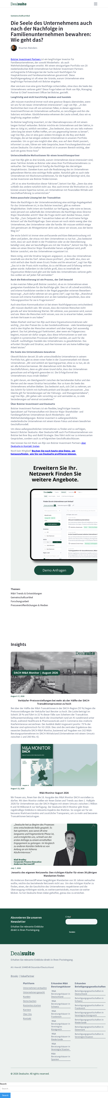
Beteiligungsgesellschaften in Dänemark (89, 1028)
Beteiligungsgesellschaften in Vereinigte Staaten (89, 1035)
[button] (71, 3)
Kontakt (27, 1018)
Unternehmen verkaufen (35, 987)
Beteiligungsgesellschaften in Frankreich (89, 1006)
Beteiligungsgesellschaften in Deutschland (89, 992)
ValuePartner (27, 976)
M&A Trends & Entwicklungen (26, 593)
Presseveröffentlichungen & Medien (29, 605)
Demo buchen (29, 1001)
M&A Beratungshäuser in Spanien (60, 1056)
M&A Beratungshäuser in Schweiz (60, 1004)
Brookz (14, 976)
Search (3, 1084)
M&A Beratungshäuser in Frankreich (60, 1013)
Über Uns (27, 1014)
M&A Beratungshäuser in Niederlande (60, 1036)
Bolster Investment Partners (26, 59)
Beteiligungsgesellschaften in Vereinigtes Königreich (89, 1014)
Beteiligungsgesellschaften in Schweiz (89, 999)
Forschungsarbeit (20, 601)
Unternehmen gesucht (34, 992)
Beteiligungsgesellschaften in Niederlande (89, 1021)
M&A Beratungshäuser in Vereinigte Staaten (60, 1046)
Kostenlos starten (32, 1005)
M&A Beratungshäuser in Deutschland (60, 994)
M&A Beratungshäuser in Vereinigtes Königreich (60, 1025)
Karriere (27, 1009)
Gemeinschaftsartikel (22, 597)
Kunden (26, 996)
